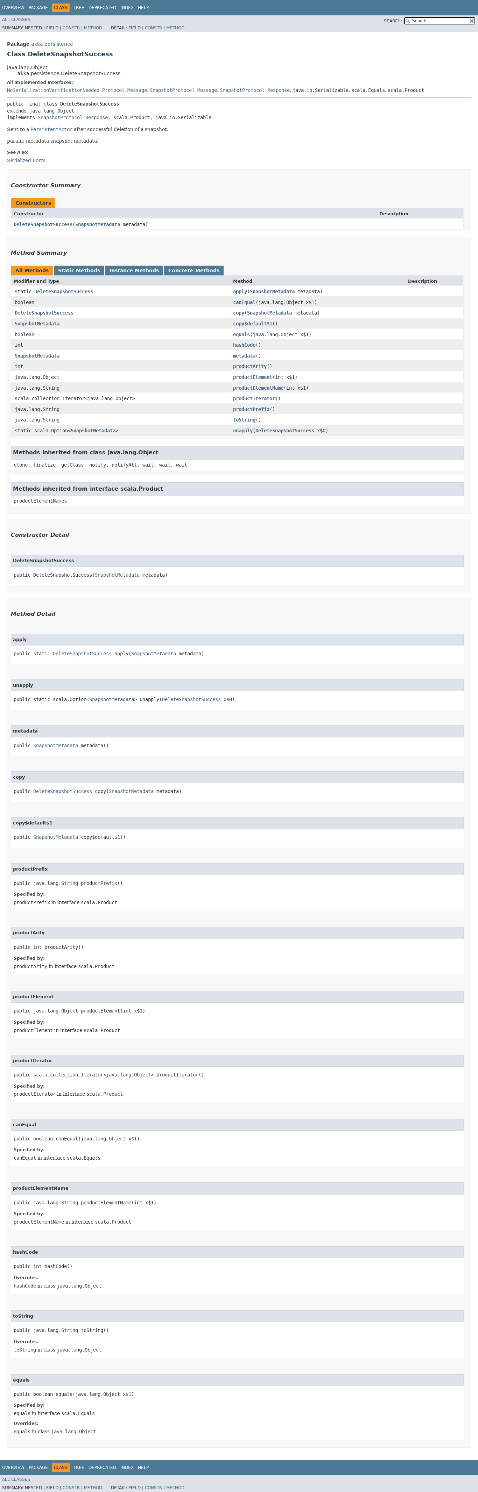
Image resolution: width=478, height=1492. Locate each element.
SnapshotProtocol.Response (255, 90)
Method (93, 28)
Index (127, 7)
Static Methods (79, 270)
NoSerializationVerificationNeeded (53, 90)
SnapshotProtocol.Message (183, 90)
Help (143, 7)
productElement (252, 377)
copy (238, 313)
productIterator (254, 398)
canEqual (244, 302)
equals (241, 334)
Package (38, 7)
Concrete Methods (193, 270)
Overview (13, 7)
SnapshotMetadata (97, 224)
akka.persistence (52, 44)
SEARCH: (393, 21)
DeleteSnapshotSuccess (43, 224)
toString (244, 420)
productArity (250, 366)
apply (240, 291)
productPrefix (251, 409)
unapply (243, 430)
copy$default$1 (252, 323)
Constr (71, 28)
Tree (78, 7)
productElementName (258, 388)
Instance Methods (134, 270)
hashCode (244, 345)
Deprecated (102, 7)
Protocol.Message (124, 90)
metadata (244, 356)
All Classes (16, 19)
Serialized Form (26, 160)
